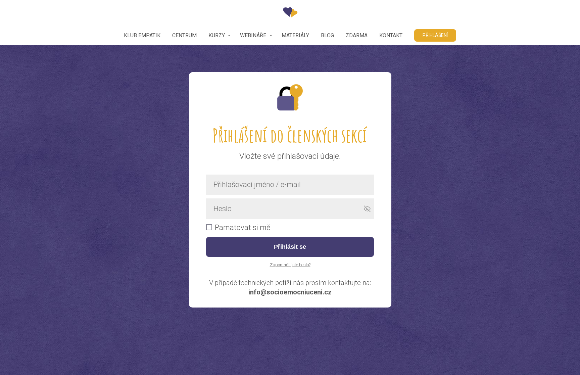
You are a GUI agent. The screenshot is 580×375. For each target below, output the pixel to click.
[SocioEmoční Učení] (290, 13)
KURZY (216, 35)
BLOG (327, 35)
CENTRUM (184, 35)
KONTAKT (390, 35)
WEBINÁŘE (253, 35)
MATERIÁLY (295, 35)
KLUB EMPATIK (142, 35)
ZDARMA (357, 35)
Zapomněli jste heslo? (290, 264)
